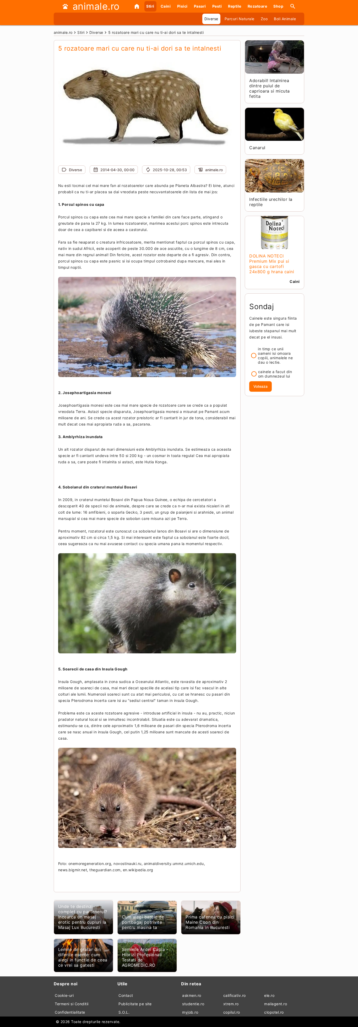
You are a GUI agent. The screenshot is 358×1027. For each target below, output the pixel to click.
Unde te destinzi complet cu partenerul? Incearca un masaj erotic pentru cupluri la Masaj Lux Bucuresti (82, 917)
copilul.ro (231, 1012)
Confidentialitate (70, 1012)
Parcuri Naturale (239, 19)
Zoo (264, 19)
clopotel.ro (274, 1012)
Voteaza (260, 386)
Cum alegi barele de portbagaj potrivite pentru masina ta (143, 922)
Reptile (234, 6)
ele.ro (269, 995)
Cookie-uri (64, 995)
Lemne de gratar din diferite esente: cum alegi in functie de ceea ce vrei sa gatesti (82, 957)
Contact (125, 995)
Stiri (150, 6)
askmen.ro (191, 995)
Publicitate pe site (135, 1004)
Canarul (257, 147)
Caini (166, 6)
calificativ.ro (234, 995)
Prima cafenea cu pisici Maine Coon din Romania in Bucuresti (210, 922)
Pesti (217, 6)
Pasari (200, 6)
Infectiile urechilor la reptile (270, 202)
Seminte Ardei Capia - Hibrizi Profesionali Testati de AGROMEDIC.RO (145, 957)
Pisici (182, 6)
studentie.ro (193, 1004)
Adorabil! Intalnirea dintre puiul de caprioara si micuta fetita (269, 88)
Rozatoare (257, 6)
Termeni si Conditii (72, 1004)
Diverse (211, 19)
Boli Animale (285, 19)
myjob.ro (190, 1012)
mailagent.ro (275, 1004)
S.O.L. (123, 1012)
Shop (278, 6)
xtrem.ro (231, 1004)
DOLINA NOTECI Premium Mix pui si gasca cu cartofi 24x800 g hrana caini (271, 263)
